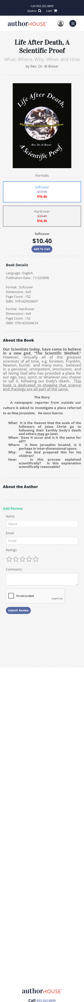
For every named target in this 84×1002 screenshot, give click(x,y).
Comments (14, 569)
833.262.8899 (45, 6)
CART (49, 11)
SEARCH (32, 11)
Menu (74, 23)
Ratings (11, 550)
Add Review (13, 508)
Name (10, 516)
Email (10, 533)
